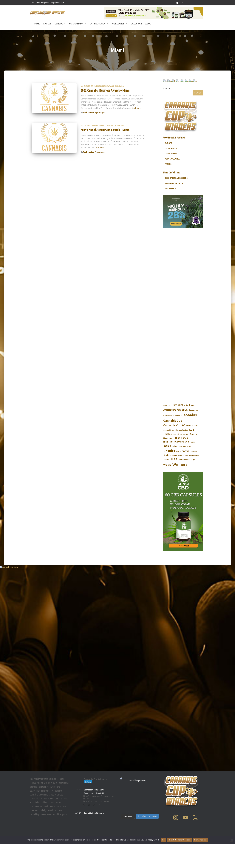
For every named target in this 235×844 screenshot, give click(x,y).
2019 (165, 405)
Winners (180, 464)
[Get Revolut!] (117, 668)
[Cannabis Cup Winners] (48, 13)
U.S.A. (174, 459)
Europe (59, 24)
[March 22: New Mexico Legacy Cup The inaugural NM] (155, 802)
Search (166, 88)
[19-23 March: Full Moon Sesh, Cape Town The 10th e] (134, 802)
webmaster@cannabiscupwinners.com (49, 3)
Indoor (174, 446)
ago (100, 112)
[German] (178, 81)
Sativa (185, 451)
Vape (193, 459)
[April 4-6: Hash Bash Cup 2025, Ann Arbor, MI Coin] (145, 796)
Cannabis (189, 415)
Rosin (178, 451)
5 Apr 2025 (100, 793)
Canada (176, 416)
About (149, 24)
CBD (196, 425)
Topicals (166, 459)
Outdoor (182, 446)
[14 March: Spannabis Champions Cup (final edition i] (155, 809)
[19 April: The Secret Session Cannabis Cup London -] (124, 789)
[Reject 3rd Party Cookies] (231, 840)
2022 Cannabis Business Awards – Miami (105, 90)
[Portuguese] (191, 81)
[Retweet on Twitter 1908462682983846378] (89, 805)
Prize (189, 446)
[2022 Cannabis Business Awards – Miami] (54, 98)
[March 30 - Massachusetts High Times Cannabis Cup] (124, 796)
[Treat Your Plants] (183, 297)
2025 (193, 405)
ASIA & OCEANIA (172, 159)
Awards (182, 409)
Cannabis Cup (172, 420)
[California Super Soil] (183, 511)
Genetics (193, 434)
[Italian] (183, 81)
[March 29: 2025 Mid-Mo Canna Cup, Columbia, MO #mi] (124, 802)
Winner (167, 465)
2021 (169, 405)
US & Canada (76, 24)
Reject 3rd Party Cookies (179, 840)
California (167, 416)
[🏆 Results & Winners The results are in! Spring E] (134, 809)
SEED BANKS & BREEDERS (176, 178)
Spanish (173, 455)
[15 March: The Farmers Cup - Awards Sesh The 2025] (145, 809)
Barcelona (193, 410)
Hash (165, 438)
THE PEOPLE (170, 188)
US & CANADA (171, 148)
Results (169, 451)
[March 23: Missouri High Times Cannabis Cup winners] (155, 796)
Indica (167, 445)
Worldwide (118, 24)
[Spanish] (195, 81)
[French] (174, 81)
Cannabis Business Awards (102, 86)
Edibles (167, 434)
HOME (37, 24)
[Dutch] (165, 81)
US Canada (119, 86)
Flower (185, 434)
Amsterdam (169, 409)
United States (184, 459)
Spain (166, 455)
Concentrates (181, 430)
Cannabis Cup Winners (178, 425)
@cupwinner (88, 793)
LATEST (47, 24)
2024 (187, 404)
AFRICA (168, 164)
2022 (175, 405)
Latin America (97, 24)
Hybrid (192, 442)
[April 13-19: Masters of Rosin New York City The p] (134, 789)
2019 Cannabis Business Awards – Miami (105, 130)
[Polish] (187, 81)
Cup (191, 429)
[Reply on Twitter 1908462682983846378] (85, 805)
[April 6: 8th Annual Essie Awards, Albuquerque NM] (155, 789)
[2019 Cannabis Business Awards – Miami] (54, 138)
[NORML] (153, 13)
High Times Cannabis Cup (176, 441)
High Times (181, 438)
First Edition (177, 434)
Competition (168, 430)
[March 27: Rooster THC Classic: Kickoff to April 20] (145, 802)
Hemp (171, 438)
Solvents (194, 451)
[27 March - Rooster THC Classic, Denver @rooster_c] (134, 796)
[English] (169, 81)
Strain (181, 456)
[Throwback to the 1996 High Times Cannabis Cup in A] (145, 789)
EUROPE (168, 143)
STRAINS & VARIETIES (174, 183)
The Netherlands (192, 456)
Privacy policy (200, 840)
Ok (163, 840)
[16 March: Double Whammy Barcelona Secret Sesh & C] (124, 809)
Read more (136, 108)
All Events (85, 86)
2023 (180, 405)
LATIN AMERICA (172, 153)
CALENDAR (136, 24)
